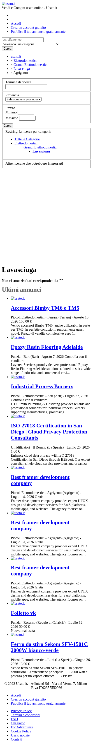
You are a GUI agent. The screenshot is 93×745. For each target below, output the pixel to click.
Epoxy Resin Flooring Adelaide (47, 347)
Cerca (7, 48)
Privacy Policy (21, 711)
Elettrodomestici (25, 143)
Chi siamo (18, 723)
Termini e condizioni (25, 715)
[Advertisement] (46, 214)
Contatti (16, 739)
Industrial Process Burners (42, 386)
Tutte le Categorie (27, 139)
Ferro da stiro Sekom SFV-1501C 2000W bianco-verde (49, 647)
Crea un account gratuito (28, 27)
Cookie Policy (21, 731)
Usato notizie (20, 735)
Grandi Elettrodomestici (40, 147)
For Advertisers (22, 727)
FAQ (14, 719)
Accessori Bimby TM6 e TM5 (45, 308)
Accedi (16, 23)
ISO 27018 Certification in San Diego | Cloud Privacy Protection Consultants (49, 432)
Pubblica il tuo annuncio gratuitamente (38, 31)
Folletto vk (23, 613)
